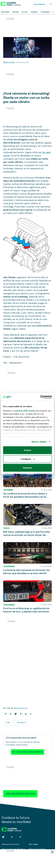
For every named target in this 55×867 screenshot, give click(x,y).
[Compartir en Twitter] (15, 714)
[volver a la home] (11, 829)
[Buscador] (50, 4)
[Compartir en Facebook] (20, 714)
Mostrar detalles (39, 441)
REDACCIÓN (9, 62)
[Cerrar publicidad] (52, 852)
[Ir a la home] (11, 3)
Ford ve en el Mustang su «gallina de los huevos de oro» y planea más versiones (26, 583)
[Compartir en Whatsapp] (30, 714)
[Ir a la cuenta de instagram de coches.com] (11, 837)
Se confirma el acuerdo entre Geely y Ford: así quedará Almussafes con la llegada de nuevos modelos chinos (25, 470)
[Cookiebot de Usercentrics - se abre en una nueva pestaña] (40, 397)
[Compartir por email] (5, 714)
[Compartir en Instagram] (10, 714)
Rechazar (27, 468)
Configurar (26, 459)
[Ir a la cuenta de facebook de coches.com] (20, 837)
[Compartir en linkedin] (25, 714)
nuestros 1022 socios (24, 410)
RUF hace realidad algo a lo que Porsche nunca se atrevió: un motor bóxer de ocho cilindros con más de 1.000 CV (27, 508)
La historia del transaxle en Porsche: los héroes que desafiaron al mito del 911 (26, 545)
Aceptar (27, 450)
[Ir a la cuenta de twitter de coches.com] (3, 837)
